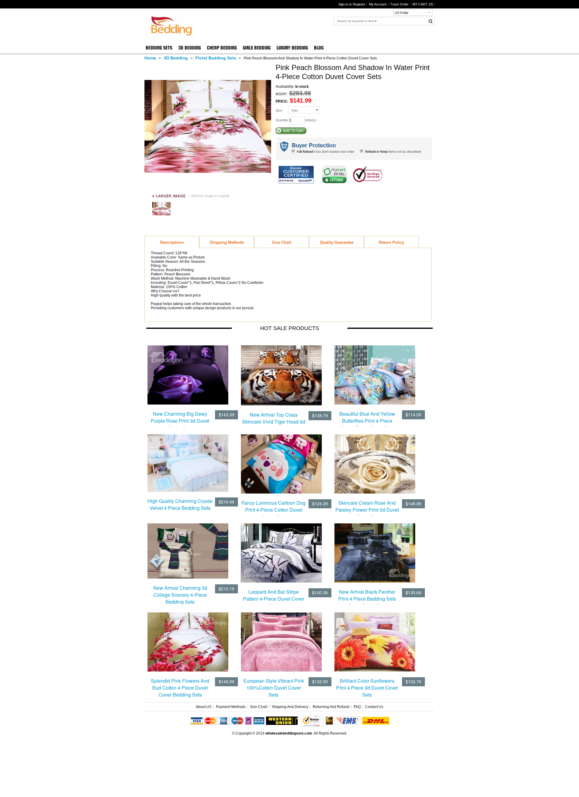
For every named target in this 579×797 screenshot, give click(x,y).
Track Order (400, 4)
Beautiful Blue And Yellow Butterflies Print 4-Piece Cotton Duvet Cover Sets (367, 420)
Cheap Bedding (222, 48)
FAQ (357, 707)
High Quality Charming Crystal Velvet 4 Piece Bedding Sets (180, 504)
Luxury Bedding (292, 48)
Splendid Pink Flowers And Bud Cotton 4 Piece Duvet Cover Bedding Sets (180, 687)
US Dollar (402, 12)
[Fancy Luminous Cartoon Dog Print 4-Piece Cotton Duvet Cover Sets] (281, 460)
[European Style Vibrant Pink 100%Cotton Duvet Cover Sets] (281, 638)
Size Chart (258, 707)
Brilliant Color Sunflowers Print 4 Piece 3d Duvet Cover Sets (367, 687)
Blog (319, 48)
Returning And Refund (331, 707)
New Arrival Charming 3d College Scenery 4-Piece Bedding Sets (180, 594)
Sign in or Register (351, 4)
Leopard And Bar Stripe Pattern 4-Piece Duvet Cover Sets (273, 598)
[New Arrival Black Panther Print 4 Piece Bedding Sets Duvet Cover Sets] (374, 549)
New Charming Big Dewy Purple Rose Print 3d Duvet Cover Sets (180, 420)
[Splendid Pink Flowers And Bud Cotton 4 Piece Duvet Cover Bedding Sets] (187, 638)
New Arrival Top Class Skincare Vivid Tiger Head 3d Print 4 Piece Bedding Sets (273, 421)
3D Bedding (189, 48)
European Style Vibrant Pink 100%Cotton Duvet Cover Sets (273, 687)
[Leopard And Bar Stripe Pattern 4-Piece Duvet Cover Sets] (281, 549)
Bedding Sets (159, 48)
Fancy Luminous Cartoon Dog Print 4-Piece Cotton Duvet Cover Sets (273, 509)
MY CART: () (423, 4)
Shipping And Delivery (290, 707)
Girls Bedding (257, 48)
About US (203, 707)
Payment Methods (230, 707)
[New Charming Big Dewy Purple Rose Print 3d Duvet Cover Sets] (187, 371)
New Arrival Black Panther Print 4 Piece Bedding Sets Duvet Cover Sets (367, 598)
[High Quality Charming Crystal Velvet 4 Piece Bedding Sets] (187, 459)
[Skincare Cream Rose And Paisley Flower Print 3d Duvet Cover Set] (374, 460)
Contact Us (374, 707)
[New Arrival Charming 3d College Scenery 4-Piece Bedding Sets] (187, 547)
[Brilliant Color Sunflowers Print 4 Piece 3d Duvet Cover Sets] (374, 638)
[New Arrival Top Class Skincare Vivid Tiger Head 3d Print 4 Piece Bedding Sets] (281, 371)
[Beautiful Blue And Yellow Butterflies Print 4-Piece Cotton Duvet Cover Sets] (374, 371)
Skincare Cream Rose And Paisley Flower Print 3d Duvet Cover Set (367, 509)
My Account (378, 4)
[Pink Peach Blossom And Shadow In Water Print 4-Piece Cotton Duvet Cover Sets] (161, 216)
